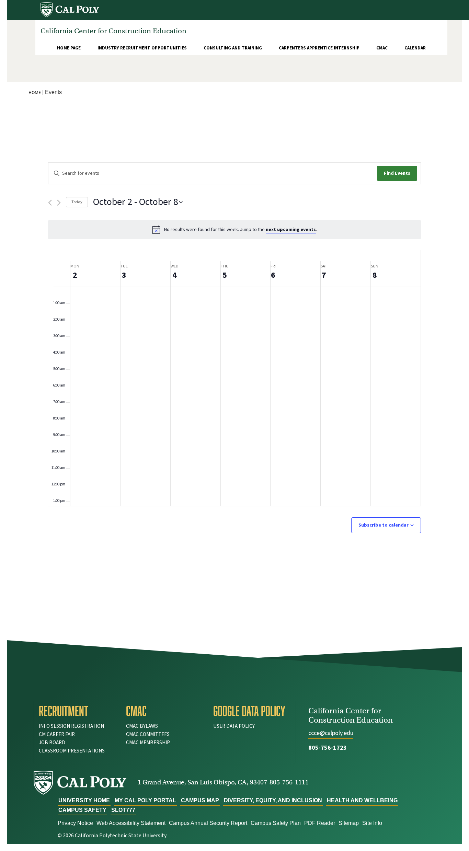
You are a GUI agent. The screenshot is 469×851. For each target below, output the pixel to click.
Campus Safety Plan (276, 823)
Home (34, 92)
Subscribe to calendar (383, 525)
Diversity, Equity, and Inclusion (273, 800)
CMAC (382, 48)
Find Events (397, 173)
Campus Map (200, 800)
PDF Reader (319, 823)
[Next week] (59, 202)
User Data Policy (234, 726)
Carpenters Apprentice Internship (319, 48)
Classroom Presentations (72, 751)
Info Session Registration (71, 726)
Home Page (69, 48)
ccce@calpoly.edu (330, 733)
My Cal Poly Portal (145, 800)
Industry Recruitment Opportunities (142, 48)
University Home (84, 800)
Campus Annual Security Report (208, 823)
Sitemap (349, 823)
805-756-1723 (327, 748)
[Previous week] (50, 202)
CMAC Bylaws (142, 726)
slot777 (123, 810)
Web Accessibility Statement (130, 823)
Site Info (372, 823)
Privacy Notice (75, 823)
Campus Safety (82, 810)
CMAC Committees (148, 734)
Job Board (52, 742)
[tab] (77, 711)
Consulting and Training (233, 48)
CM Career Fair (57, 734)
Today (76, 202)
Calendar (415, 48)
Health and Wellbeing (362, 800)
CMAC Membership (148, 742)
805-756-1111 (289, 782)
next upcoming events (291, 229)
